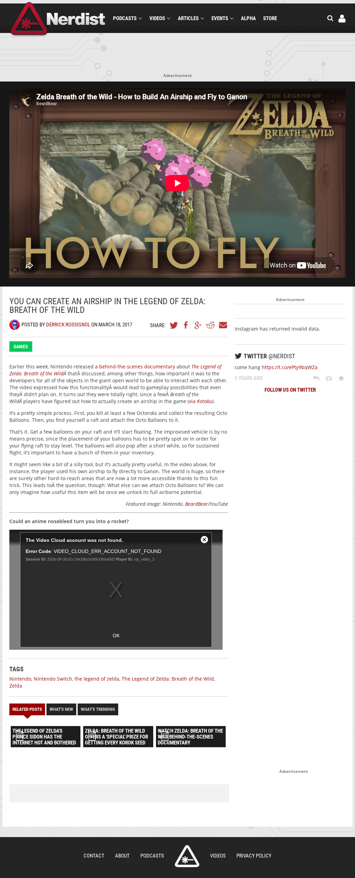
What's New (61, 709)
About (122, 856)
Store (270, 18)
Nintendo (20, 678)
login (342, 19)
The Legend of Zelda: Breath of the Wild (168, 678)
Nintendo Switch (53, 678)
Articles (188, 18)
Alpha (248, 18)
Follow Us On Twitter (290, 390)
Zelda (15, 685)
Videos (157, 18)
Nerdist (58, 19)
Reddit (210, 325)
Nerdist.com (187, 856)
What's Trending (98, 709)
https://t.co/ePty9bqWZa (290, 367)
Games (21, 346)
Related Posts (27, 709)
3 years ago (249, 378)
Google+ (198, 325)
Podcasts (125, 18)
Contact (94, 856)
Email (222, 325)
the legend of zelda (97, 678)
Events (219, 18)
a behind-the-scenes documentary (135, 366)
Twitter (174, 325)
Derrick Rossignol (68, 325)
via (200, 401)
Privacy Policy (253, 856)
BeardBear (196, 504)
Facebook (186, 325)
